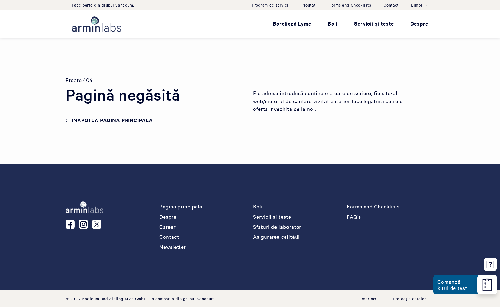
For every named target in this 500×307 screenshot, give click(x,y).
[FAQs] (490, 263)
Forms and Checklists (350, 5)
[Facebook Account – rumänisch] (72, 224)
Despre (419, 23)
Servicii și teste (374, 23)
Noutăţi (309, 5)
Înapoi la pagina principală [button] (112, 120)
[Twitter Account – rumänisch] (98, 224)
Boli (333, 23)
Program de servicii (271, 5)
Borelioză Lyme (292, 23)
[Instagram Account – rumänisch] (85, 224)
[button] (419, 5)
